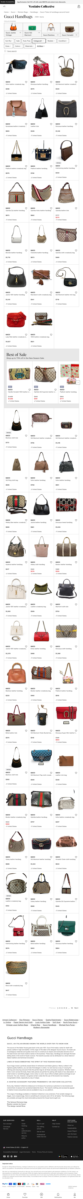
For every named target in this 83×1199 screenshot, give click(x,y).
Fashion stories (73, 1137)
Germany (28, 1186)
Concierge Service (6, 1128)
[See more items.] (78, 383)
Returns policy (24, 1137)
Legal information (24, 1152)
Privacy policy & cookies (45, 1152)
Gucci (13, 12)
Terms (34, 1152)
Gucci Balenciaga (71, 1020)
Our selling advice (40, 1128)
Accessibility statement (10, 1152)
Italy (38, 1186)
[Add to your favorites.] (26, 82)
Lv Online (7, 1022)
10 (72, 1008)
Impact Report (72, 1131)
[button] (78, 6)
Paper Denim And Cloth (23, 1022)
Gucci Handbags (49, 1025)
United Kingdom (11, 1186)
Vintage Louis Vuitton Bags (17, 1025)
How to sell (40, 1124)
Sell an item (41, 1132)
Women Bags (23, 12)
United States (21, 1186)
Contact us (56, 1127)
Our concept (7, 1124)
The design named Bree (16, 1106)
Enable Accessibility (7, 2)
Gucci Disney (37, 1020)
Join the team (72, 1134)
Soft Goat (57, 1022)
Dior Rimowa (24, 1020)
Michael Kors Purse (67, 1025)
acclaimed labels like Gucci (35, 1088)
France (4, 1186)
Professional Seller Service (41, 1136)
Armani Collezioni (9, 1020)
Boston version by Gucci (16, 1104)
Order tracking (24, 1125)
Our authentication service (26, 1131)
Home (6, 12)
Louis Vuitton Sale (42, 1022)
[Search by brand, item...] (4, 6)
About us (70, 1125)
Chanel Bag (35, 1025)
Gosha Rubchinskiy (53, 1020)
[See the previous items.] (5, 383)
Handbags (34, 12)
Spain (33, 1186)
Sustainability (72, 1128)
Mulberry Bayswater (41, 1027)
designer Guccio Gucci (58, 1050)
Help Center (56, 1124)
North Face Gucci (70, 1022)
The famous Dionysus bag (17, 1102)
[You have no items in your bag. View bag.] (78, 6)
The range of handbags (15, 1094)
